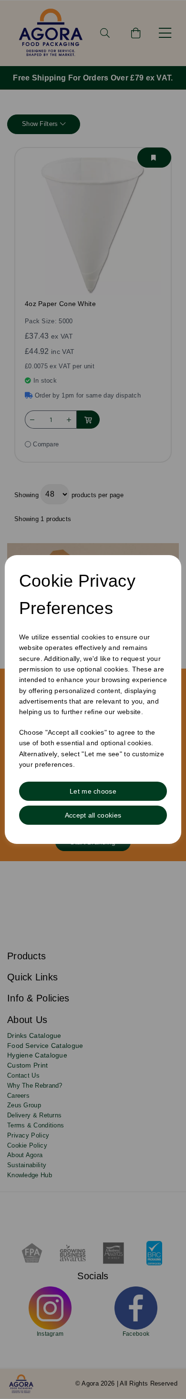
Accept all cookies (93, 815)
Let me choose (93, 791)
